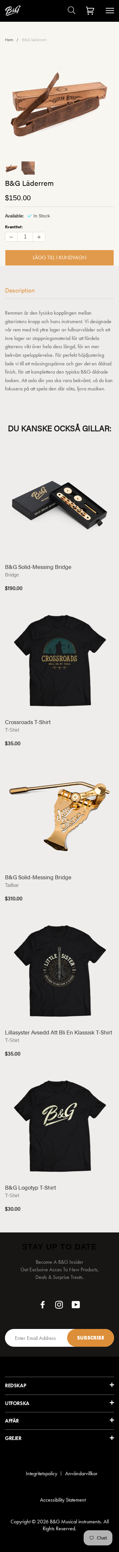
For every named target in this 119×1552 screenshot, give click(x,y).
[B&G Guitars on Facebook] (43, 1306)
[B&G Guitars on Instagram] (59, 1306)
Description (20, 290)
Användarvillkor (81, 1473)
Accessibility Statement (63, 1499)
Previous (16, 102)
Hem (9, 39)
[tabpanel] (59, 102)
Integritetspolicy (41, 1473)
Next (102, 102)
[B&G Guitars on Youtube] (76, 1306)
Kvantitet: (13, 227)
